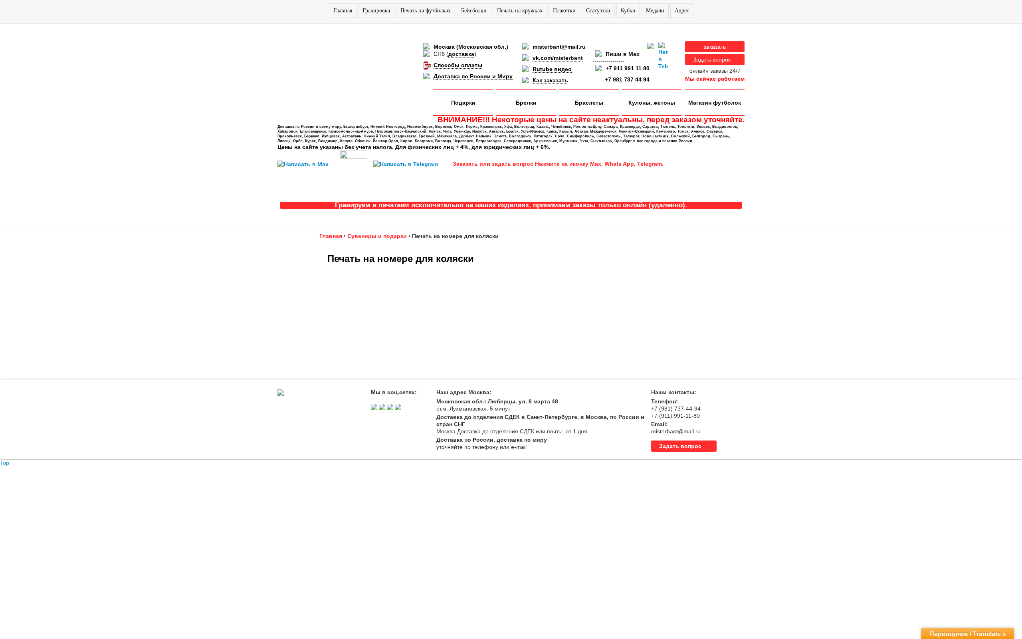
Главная (342, 11)
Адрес (682, 11)
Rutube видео (552, 69)
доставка (461, 54)
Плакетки (564, 11)
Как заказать (550, 80)
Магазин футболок (714, 102)
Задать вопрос (712, 59)
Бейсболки (474, 11)
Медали (655, 11)
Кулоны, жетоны (651, 102)
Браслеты (589, 102)
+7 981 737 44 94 (627, 79)
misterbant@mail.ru (559, 47)
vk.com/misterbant (558, 58)
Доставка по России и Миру (473, 76)
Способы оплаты (458, 65)
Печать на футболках (425, 11)
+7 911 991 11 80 (628, 68)
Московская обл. (482, 47)
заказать (715, 47)
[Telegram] (663, 56)
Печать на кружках (520, 11)
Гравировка (376, 11)
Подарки (463, 102)
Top (4, 463)
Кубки (628, 11)
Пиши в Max (623, 54)
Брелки (526, 102)
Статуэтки (598, 11)
